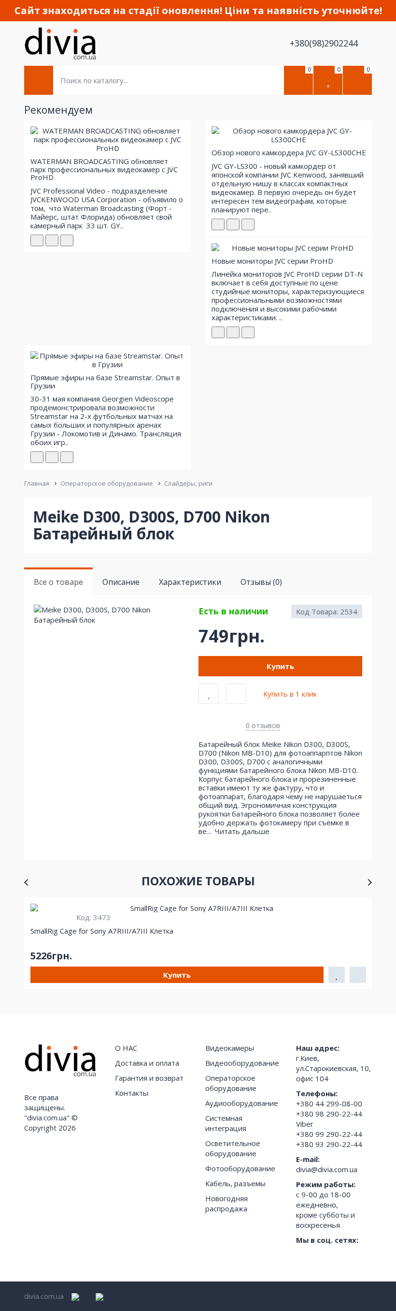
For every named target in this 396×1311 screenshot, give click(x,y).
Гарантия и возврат (149, 1078)
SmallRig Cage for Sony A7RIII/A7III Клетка (101, 931)
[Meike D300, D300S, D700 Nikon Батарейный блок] (116, 615)
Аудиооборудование (241, 1103)
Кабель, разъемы (235, 1183)
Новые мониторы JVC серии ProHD (272, 261)
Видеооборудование (242, 1063)
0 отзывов (263, 725)
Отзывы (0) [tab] (261, 582)
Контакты (131, 1093)
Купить (280, 666)
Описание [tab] (121, 582)
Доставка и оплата (147, 1063)
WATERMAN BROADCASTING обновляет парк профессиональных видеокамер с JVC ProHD (104, 169)
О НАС (126, 1048)
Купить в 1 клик (290, 694)
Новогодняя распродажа (226, 1203)
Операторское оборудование (106, 483)
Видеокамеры (229, 1048)
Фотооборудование (240, 1168)
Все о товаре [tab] (58, 582)
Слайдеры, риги (188, 483)
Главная (36, 483)
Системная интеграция (225, 1123)
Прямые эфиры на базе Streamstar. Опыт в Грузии (105, 381)
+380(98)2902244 (325, 43)
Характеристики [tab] (190, 582)
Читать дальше (243, 831)
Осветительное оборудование (232, 1148)
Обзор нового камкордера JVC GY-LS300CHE (289, 152)
